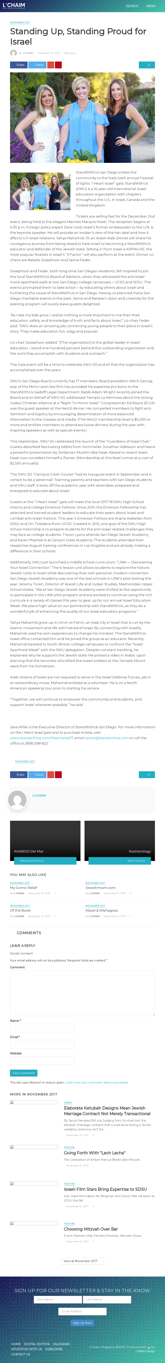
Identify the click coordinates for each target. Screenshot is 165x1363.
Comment (17, 967)
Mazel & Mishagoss (102, 910)
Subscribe (54, 1349)
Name (15, 1021)
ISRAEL (68, 1102)
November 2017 (20, 22)
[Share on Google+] (50, 65)
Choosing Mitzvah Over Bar (91, 1229)
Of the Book (20, 910)
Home (16, 1344)
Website (16, 1053)
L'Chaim (28, 52)
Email (15, 1037)
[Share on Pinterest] (58, 65)
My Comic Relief (23, 888)
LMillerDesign (145, 1351)
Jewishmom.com (101, 888)
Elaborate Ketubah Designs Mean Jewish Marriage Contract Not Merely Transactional (107, 1110)
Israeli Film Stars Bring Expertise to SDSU (105, 1189)
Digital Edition (37, 1344)
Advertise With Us (26, 1349)
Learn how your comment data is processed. (97, 1082)
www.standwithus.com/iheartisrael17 (41, 738)
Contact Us (20, 1354)
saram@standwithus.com (107, 738)
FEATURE (69, 1147)
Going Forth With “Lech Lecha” (95, 1152)
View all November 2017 (81, 1261)
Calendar (61, 1344)
